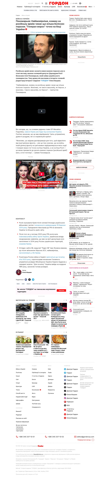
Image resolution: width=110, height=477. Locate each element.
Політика (19, 372)
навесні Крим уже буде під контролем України (43, 132)
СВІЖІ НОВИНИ (75, 179)
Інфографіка (20, 400)
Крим (18, 283)
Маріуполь (51, 390)
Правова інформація (22, 421)
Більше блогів (82, 57)
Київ (49, 369)
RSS (68, 405)
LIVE (73, 6)
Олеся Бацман (72, 394)
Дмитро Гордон (72, 369)
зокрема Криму (25, 244)
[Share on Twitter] (29, 279)
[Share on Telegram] (33, 279)
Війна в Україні (26, 15)
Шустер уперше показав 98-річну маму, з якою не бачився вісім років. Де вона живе (83, 302)
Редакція (19, 415)
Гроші (18, 376)
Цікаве (18, 403)
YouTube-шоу (36, 403)
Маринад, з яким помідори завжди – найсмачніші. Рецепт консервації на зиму (82, 284)
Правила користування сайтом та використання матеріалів (87, 369)
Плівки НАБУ (82, 10)
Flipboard (70, 402)
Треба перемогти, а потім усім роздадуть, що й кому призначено (80, 43)
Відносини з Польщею (68, 10)
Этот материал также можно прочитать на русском (48, 32)
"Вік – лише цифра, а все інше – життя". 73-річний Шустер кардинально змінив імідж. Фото (83, 273)
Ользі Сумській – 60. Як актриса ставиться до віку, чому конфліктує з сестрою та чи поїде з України (40, 349)
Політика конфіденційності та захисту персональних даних (86, 377)
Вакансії (18, 411)
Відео (34, 397)
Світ (17, 379)
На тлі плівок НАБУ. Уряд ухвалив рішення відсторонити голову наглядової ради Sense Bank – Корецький (83, 143)
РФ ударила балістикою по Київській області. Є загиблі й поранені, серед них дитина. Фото (81, 257)
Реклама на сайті (21, 418)
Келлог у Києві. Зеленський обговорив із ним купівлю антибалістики (80, 235)
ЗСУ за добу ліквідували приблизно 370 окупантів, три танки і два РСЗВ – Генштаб (23, 316)
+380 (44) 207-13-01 (27, 437)
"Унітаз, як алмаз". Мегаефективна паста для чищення (81, 293)
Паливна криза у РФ (30, 10)
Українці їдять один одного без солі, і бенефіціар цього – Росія (80, 19)
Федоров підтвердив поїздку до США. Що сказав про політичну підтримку (81, 249)
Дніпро (50, 386)
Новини (19, 6)
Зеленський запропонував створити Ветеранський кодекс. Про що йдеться (81, 211)
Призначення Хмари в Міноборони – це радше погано (83, 152)
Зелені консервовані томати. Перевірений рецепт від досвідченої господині (23, 348)
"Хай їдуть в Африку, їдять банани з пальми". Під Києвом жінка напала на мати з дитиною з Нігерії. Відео (81, 194)
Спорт (18, 383)
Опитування (36, 400)
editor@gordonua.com (85, 437)
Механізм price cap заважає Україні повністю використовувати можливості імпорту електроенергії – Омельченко (81, 203)
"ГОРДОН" (45, 81)
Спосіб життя (20, 393)
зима (23, 283)
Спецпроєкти (36, 407)
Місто (49, 365)
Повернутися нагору (84, 440)
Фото (90, 6)
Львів (49, 372)
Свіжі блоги (74, 15)
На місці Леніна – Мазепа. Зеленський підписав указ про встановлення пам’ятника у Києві (81, 227)
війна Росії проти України (39, 283)
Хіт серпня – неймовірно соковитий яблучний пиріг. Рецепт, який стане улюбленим (58, 348)
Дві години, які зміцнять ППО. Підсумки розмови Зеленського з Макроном (80, 185)
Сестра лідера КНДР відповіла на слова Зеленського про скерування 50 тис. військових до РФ (83, 133)
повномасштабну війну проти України (34, 237)
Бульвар (67, 6)
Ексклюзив (81, 6)
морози (29, 283)
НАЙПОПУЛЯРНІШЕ (76, 117)
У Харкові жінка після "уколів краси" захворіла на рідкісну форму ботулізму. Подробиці (81, 219)
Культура (19, 386)
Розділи (34, 365)
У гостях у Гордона (49, 6)
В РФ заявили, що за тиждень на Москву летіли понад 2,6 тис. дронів (81, 243)
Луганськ (51, 393)
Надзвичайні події (21, 397)
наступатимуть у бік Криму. (30, 253)
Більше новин (81, 263)
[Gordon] (58, 3)
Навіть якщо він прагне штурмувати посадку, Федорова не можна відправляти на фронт (80, 35)
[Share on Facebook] (26, 279)
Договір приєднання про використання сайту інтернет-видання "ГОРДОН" (87, 385)
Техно (18, 390)
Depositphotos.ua (38, 454)
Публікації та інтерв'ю (32, 6)
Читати (61, 290)
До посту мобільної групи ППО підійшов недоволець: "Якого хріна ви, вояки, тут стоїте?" (81, 26)
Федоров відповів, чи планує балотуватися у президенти (82, 161)
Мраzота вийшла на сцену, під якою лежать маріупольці (81, 51)
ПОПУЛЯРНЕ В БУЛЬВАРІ (78, 268)
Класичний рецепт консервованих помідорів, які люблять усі (82, 311)
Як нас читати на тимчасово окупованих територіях (21, 428)
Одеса (50, 376)
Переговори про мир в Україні (49, 10)
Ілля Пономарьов (52, 283)
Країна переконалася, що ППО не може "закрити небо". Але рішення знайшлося (83, 123)
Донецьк (50, 379)
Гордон (18, 15)
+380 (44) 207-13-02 (56, 437)
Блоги (60, 6)
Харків (50, 383)
